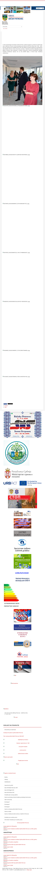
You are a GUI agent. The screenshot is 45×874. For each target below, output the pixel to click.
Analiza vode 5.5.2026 (8, 847)
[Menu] (33, 8)
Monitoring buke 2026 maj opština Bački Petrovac (14, 844)
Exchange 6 (7, 806)
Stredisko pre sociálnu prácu (11, 817)
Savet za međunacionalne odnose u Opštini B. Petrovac (17, 813)
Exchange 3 (7, 802)
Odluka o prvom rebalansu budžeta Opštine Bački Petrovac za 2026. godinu (20, 828)
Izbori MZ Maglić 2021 (9, 790)
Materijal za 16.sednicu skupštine (10, 842)
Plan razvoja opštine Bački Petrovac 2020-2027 (13, 736)
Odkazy (6, 779)
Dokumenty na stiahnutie (10, 729)
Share (5, 403)
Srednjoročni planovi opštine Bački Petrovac (13, 732)
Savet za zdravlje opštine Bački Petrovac (13, 809)
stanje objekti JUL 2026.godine (10, 826)
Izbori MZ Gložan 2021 (9, 792)
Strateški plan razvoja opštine (11, 794)
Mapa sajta (29, 869)
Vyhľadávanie (7, 781)
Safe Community (8, 799)
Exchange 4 (7, 804)
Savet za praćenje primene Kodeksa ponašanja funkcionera (18, 797)
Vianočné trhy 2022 (9, 785)
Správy (6, 777)
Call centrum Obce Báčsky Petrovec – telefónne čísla (16, 713)
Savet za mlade (8, 811)
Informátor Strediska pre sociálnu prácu (13, 819)
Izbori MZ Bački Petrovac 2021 (11, 787)
